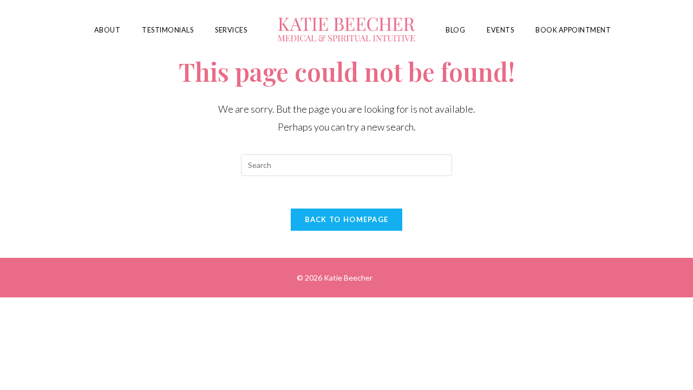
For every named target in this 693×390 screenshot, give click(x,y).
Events (500, 30)
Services (231, 30)
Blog (455, 30)
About (107, 30)
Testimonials (167, 30)
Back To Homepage (347, 219)
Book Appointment (573, 30)
